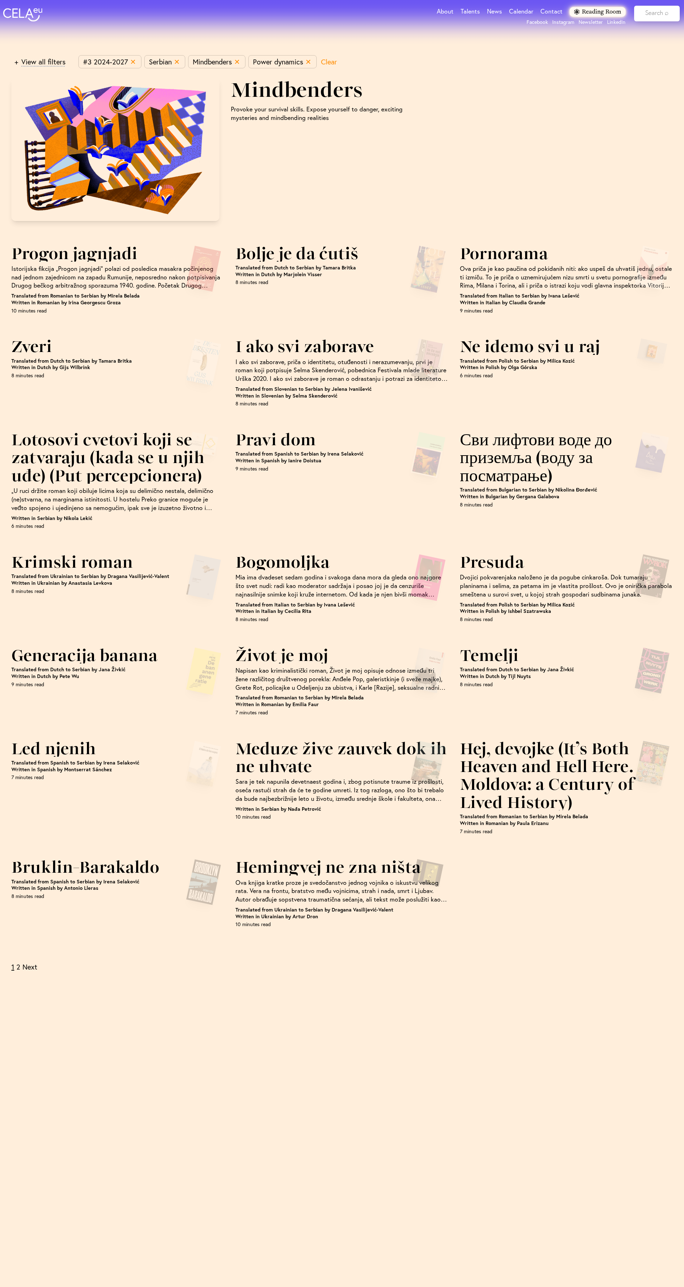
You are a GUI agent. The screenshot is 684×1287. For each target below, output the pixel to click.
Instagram (563, 22)
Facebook (537, 22)
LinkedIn (616, 22)
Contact (551, 11)
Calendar (521, 11)
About (445, 11)
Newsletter (591, 22)
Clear (329, 62)
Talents (470, 11)
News (494, 11)
